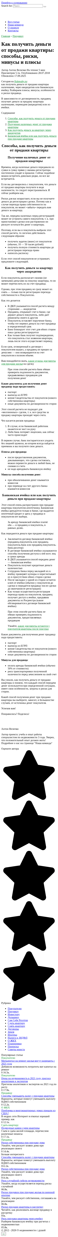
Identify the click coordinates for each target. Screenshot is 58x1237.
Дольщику (13, 1017)
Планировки (15, 1043)
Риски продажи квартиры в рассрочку (22, 1207)
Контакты (13, 30)
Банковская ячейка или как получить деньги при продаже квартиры (32, 137)
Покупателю (15, 1008)
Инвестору (14, 1014)
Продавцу (13, 1011)
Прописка (13, 1046)
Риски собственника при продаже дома (23, 1142)
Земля (11, 1032)
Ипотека (12, 1034)
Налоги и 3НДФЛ (17, 1037)
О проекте (13, 27)
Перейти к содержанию (14, 2)
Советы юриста (16, 1049)
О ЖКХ (12, 1040)
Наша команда (16, 24)
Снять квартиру (16, 1026)
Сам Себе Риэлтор (18, 1020)
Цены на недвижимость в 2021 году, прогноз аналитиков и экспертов (26, 1080)
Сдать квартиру (16, 1023)
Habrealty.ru (20, 81)
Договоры (13, 1029)
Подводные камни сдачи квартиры (20, 1128)
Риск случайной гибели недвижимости (22, 1180)
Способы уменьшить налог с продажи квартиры (27, 1095)
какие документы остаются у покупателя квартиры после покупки (29, 627)
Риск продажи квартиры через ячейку (22, 1218)
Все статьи (13, 21)
